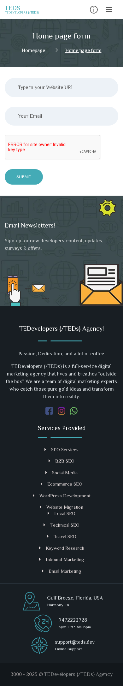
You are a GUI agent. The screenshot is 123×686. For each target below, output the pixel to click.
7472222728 (73, 620)
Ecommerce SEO (64, 484)
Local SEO (64, 513)
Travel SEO (65, 536)
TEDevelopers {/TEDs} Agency (78, 674)
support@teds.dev (75, 642)
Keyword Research (65, 548)
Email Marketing (65, 571)
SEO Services (65, 449)
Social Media (65, 472)
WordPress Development (65, 495)
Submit (23, 176)
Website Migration (64, 507)
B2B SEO (64, 461)
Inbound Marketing (65, 559)
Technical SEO (64, 525)
